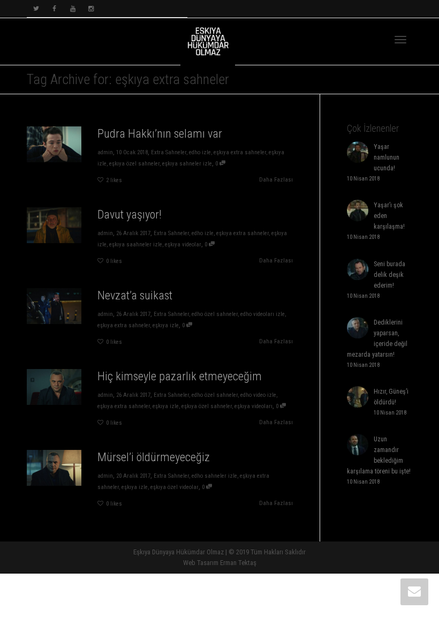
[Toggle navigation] (400, 40)
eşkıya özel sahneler (134, 163)
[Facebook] (54, 9)
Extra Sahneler (168, 152)
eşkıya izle (166, 325)
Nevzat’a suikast (134, 295)
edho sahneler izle (214, 475)
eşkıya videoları (253, 406)
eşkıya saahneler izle (135, 244)
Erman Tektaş (238, 563)
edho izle (200, 152)
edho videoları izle (262, 314)
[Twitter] (36, 9)
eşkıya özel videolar (174, 487)
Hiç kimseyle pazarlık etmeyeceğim (179, 376)
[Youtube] (72, 9)
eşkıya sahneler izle (187, 163)
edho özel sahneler (215, 314)
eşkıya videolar (183, 244)
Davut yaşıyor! (129, 214)
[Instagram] (91, 9)
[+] (54, 144)
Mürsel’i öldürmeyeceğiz (153, 457)
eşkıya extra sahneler (240, 152)
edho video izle (258, 395)
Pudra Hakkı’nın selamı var (159, 133)
